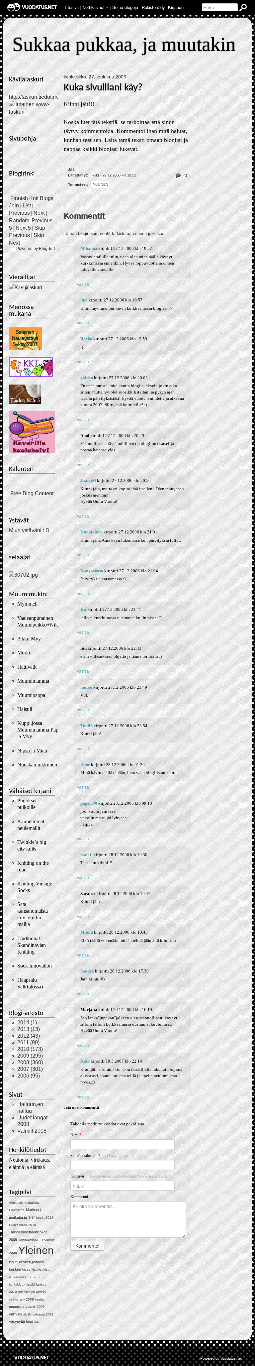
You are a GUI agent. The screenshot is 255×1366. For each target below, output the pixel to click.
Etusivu (72, 7)
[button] (107, 7)
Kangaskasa (91, 571)
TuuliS (86, 726)
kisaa (26, 1269)
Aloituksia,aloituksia (24, 1202)
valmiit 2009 (35, 1307)
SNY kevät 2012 (40, 1217)
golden (86, 378)
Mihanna (88, 248)
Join (14, 205)
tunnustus (16, 1307)
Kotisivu (119, 1176)
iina (84, 300)
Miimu (86, 932)
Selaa (125, 7)
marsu (86, 687)
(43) (28, 1036)
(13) (28, 1029)
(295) (30, 1056)
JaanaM (88, 480)
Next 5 (23, 228)
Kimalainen (91, 532)
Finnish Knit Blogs (31, 198)
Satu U (86, 855)
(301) (30, 1069)
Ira (83, 609)
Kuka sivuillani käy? (103, 87)
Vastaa (83, 284)
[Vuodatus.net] (31, 1357)
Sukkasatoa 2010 (22, 1225)
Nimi (75, 1135)
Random (19, 220)
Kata (85, 1061)
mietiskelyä (26, 1292)
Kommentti (79, 1197)
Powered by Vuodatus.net (221, 1358)
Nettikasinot (93, 7)
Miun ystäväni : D (29, 530)
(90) (28, 1042)
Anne (85, 764)
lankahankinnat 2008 (25, 1277)
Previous (19, 213)
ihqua (13, 1262)
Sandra (87, 971)
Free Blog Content (31, 493)
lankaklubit (17, 1284)
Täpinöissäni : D (30, 1240)
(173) (30, 1049)
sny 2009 (27, 1299)
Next (39, 213)
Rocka (86, 339)
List (27, 205)
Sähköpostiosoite (101, 1156)
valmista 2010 (20, 1314)
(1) (27, 1022)
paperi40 (88, 803)
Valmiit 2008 (31, 1131)
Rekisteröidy (153, 7)
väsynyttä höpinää (24, 1321)
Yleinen (100, 184)
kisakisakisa (40, 1269)
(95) (28, 1076)
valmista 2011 (43, 1314)
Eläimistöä (17, 1210)
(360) (30, 1062)
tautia (39, 1299)
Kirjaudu (176, 7)
